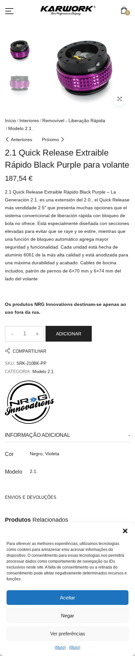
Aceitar (67, 597)
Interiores (29, 120)
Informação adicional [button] (37, 435)
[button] (125, 531)
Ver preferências (67, 633)
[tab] (67, 435)
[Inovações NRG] (29, 402)
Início (10, 120)
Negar (67, 615)
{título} (60, 647)
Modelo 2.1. (20, 128)
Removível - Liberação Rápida (73, 120)
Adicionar (68, 333)
